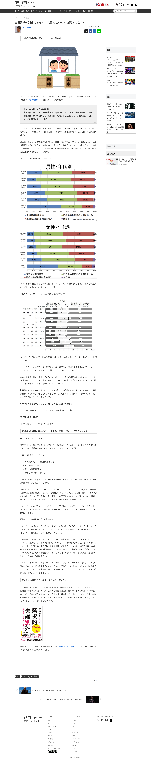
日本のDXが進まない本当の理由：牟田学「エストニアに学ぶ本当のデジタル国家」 (115, 117)
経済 (27, 11)
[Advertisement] (65, 5)
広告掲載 (50, 739)
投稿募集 (90, 11)
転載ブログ (35, 676)
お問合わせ (51, 742)
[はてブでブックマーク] (94, 31)
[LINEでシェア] (99, 31)
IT (53, 11)
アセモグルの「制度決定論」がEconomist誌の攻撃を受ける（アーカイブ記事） (115, 128)
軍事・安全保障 (112, 68)
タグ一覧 (50, 723)
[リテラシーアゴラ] (112, 162)
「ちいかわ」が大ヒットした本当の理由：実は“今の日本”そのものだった (115, 62)
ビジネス (34, 11)
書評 (84, 11)
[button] (135, 11)
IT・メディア (76, 739)
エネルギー (77, 11)
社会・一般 (42, 11)
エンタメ (59, 11)
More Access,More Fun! (69, 646)
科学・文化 (67, 11)
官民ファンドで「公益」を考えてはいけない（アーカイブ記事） (115, 106)
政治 (22, 11)
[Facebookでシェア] (90, 31)
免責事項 (50, 745)
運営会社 (50, 736)
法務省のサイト (35, 100)
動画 (109, 50)
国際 (49, 11)
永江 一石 (27, 28)
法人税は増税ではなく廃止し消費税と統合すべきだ (115, 85)
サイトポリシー (52, 726)
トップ (17, 11)
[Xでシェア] (86, 31)
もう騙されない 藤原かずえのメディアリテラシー (127, 160)
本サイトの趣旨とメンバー (55, 748)
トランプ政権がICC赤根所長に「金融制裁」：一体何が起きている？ (115, 73)
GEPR (49, 729)
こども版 (74, 751)
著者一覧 (50, 720)
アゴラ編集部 (123, 164)
